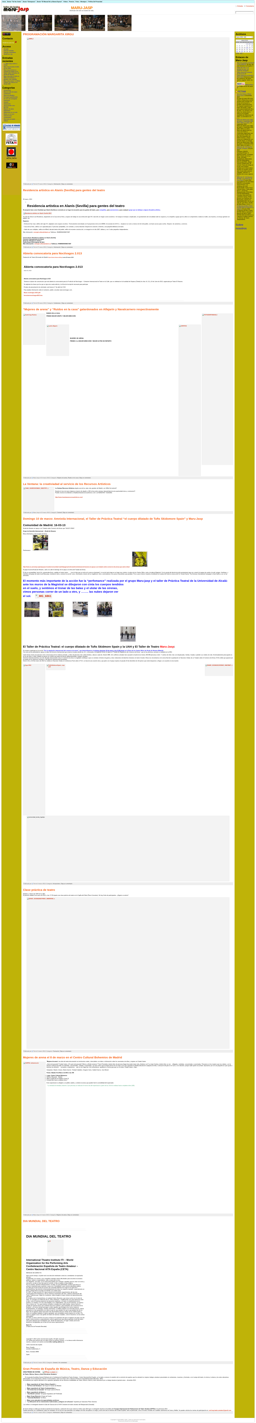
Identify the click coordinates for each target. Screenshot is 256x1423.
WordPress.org (8, 54)
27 (242, 51)
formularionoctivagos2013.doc (33, 295)
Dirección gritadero (9, 95)
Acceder (6, 49)
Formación (7, 100)
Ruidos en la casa (9, 114)
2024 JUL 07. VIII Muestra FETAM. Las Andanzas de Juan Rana (244, 178)
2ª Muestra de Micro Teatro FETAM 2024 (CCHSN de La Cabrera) (245, 207)
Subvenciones (8, 116)
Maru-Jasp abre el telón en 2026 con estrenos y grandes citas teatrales (11, 77)
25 (237, 51)
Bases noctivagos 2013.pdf (32, 292)
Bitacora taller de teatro (10, 92)
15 (247, 47)
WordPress (128, 1421)
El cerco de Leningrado (10, 98)
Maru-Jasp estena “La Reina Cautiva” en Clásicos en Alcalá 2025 (12, 82)
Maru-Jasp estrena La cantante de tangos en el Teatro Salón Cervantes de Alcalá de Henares (11, 72)
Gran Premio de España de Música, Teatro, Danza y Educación (65, 1368)
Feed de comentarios (10, 52)
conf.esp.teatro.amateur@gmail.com (220, 1410)
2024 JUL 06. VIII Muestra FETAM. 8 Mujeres (244, 147)
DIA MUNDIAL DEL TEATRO (41, 1221)
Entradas (240, 6)
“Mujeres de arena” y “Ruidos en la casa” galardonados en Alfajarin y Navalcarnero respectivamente (91, 309)
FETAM (242, 91)
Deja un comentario (67, 184)
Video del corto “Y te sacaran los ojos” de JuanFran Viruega (243, 69)
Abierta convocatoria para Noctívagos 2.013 (52, 253)
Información (7, 104)
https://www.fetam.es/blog (55, 257)
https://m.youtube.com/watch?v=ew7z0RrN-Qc (245, 63)
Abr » (241, 53)
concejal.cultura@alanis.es (41, 232)
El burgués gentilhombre (11, 97)
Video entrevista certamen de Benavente (244, 73)
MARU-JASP (81, 8)
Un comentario (62, 1362)
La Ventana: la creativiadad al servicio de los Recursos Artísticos (67, 484)
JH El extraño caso (9, 105)
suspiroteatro (7, 117)
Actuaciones (7, 90)
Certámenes (7, 93)
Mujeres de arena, (62, 478)
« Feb (237, 53)
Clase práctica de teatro (39, 889)
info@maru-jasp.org (8, 42)
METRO (6, 107)
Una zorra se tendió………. (11, 119)
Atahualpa (135, 1421)
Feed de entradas (9, 50)
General (6, 102)
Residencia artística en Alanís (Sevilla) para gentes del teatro (64, 190)
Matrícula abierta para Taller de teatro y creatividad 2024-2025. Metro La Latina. (245, 121)
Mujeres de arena (9, 109)
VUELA (6, 121)
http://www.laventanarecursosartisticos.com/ (69, 497)
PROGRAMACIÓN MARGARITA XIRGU (48, 34)
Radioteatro (7, 110)
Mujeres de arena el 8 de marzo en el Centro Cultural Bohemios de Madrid (72, 1057)
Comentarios (250, 6)
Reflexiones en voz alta (10, 112)
